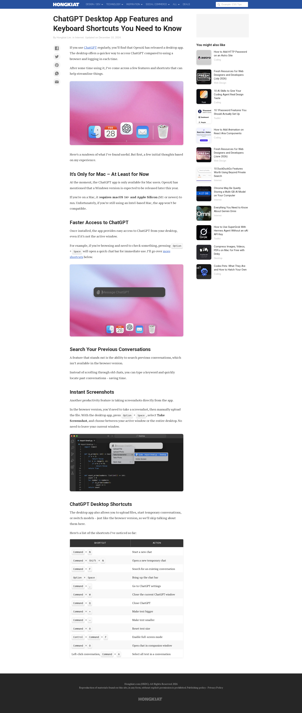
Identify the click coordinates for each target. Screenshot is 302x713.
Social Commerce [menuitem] (156, 4)
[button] (56, 48)
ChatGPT (90, 47)
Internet (79, 37)
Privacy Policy (215, 687)
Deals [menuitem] (186, 4)
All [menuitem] (175, 4)
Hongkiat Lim (64, 37)
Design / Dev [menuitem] (93, 4)
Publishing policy (196, 687)
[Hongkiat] (67, 4)
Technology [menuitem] (113, 4)
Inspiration (133, 4)
